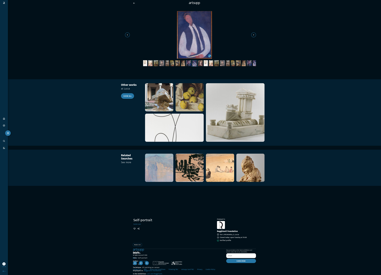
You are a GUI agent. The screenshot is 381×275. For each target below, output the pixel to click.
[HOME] (4, 118)
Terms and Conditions (157, 269)
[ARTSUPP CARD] (4, 148)
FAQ (145, 269)
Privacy (199, 269)
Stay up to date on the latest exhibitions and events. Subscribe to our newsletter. (239, 251)
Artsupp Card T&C (187, 269)
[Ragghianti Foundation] (236, 225)
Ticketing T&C (173, 269)
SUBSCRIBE (241, 261)
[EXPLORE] (4, 125)
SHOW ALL (127, 96)
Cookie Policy (210, 269)
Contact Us (137, 269)
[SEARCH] (4, 141)
